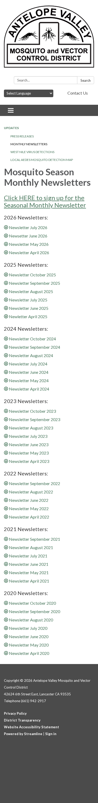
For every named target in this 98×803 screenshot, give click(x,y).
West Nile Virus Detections (32, 152)
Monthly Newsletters (28, 144)
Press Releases (22, 136)
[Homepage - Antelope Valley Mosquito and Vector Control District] (49, 39)
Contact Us (77, 92)
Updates (11, 128)
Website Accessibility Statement (31, 727)
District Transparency (22, 720)
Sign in (50, 734)
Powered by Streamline (23, 734)
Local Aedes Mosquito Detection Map (41, 160)
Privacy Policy (15, 713)
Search (85, 80)
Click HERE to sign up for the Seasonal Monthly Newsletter (45, 201)
